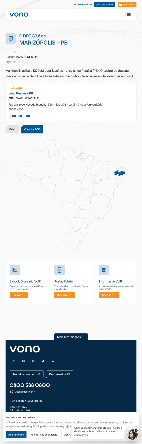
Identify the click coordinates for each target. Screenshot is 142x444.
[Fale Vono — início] (19, 14)
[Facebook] (14, 361)
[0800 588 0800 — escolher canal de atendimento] (30, 385)
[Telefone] (52, 361)
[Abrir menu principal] (128, 14)
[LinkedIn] (33, 361)
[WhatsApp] (43, 361)
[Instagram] (23, 361)
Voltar (12, 129)
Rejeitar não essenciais (43, 434)
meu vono (129, 4)
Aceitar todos (16, 434)
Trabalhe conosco (24, 374)
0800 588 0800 (82, 4)
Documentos (57, 374)
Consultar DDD (32, 129)
